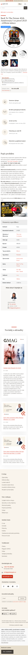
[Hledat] (25, 7)
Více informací (6, 90)
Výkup (3, 510)
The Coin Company (12, 161)
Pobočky (4, 528)
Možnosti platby (6, 505)
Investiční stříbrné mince (8, 487)
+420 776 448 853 (9, 0)
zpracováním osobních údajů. (19, 601)
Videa (3, 551)
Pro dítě (19, 269)
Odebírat (22, 598)
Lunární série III (6, 482)
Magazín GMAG (6, 549)
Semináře (4, 556)
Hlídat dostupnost (8, 80)
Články (4, 546)
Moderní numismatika (8, 489)
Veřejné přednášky (7, 553)
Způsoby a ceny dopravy (9, 503)
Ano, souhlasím (7, 651)
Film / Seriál (20, 271)
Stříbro (18, 279)
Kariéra (4, 530)
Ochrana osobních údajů (16, 625)
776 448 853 (12, 304)
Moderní (19, 254)
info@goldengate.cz (14, 308)
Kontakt (4, 526)
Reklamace (5, 512)
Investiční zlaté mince (8, 485)
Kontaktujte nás (7, 576)
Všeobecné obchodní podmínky (10, 533)
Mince (18, 251)
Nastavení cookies (6, 647)
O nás (3, 523)
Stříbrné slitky (5, 480)
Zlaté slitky (5, 477)
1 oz (18, 275)
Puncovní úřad (6, 535)
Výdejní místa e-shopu (8, 500)
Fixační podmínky (6, 507)
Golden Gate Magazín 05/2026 (12, 368)
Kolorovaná (20, 258)
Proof (18, 260)
